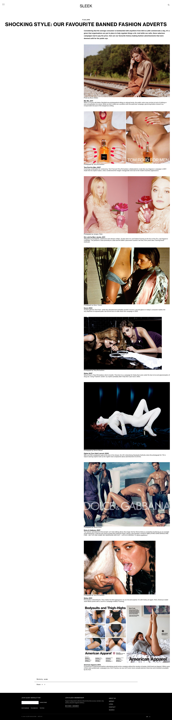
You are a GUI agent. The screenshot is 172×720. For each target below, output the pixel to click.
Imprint (111, 701)
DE (149, 716)
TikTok (42, 708)
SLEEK (86, 6)
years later (151, 240)
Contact (112, 707)
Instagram (25, 708)
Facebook (34, 708)
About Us (112, 698)
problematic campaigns (99, 668)
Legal (111, 704)
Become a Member (72, 706)
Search (111, 710)
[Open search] (168, 5)
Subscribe (43, 702)
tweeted (136, 533)
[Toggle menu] (3, 4)
